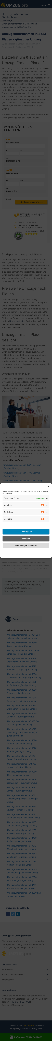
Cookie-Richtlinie (7, 553)
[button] (48, 486)
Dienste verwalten (26, 524)
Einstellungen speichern (26, 545)
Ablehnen (26, 538)
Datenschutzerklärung (27, 551)
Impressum (44, 551)
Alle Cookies (26, 531)
